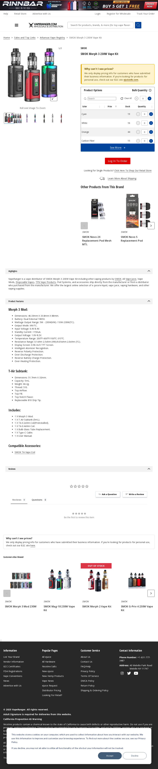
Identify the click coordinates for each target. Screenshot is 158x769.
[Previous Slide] (84, 225)
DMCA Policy (87, 680)
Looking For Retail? (52, 695)
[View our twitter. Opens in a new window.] (129, 673)
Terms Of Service (90, 676)
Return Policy (87, 685)
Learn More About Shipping (122, 178)
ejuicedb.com (131, 79)
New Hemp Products (53, 676)
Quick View (98, 211)
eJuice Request (49, 685)
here (32, 545)
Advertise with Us (42, 13)
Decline (134, 755)
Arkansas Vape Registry (52, 37)
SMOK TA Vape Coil (25, 452)
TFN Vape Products (46, 282)
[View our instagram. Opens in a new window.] (122, 673)
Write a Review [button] (136, 494)
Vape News (48, 680)
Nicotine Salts (49, 666)
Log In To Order (117, 161)
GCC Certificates (11, 666)
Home (6, 37)
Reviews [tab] (16, 499)
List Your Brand (11, 656)
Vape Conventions (12, 676)
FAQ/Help (86, 666)
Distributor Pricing (51, 690)
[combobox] (100, 25)
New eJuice (48, 671)
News (6, 680)
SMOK (118, 278)
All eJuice (46, 656)
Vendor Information (13, 661)
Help (5, 13)
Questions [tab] (37, 499)
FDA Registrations (12, 671)
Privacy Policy (88, 671)
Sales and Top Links (25, 37)
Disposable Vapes (25, 282)
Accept (109, 755)
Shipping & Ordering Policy (94, 690)
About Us (85, 656)
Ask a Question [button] (109, 494)
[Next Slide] (151, 225)
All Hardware (48, 661)
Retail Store (20, 13)
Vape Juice (131, 278)
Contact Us (86, 661)
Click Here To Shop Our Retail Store (133, 170)
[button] (100, 106)
